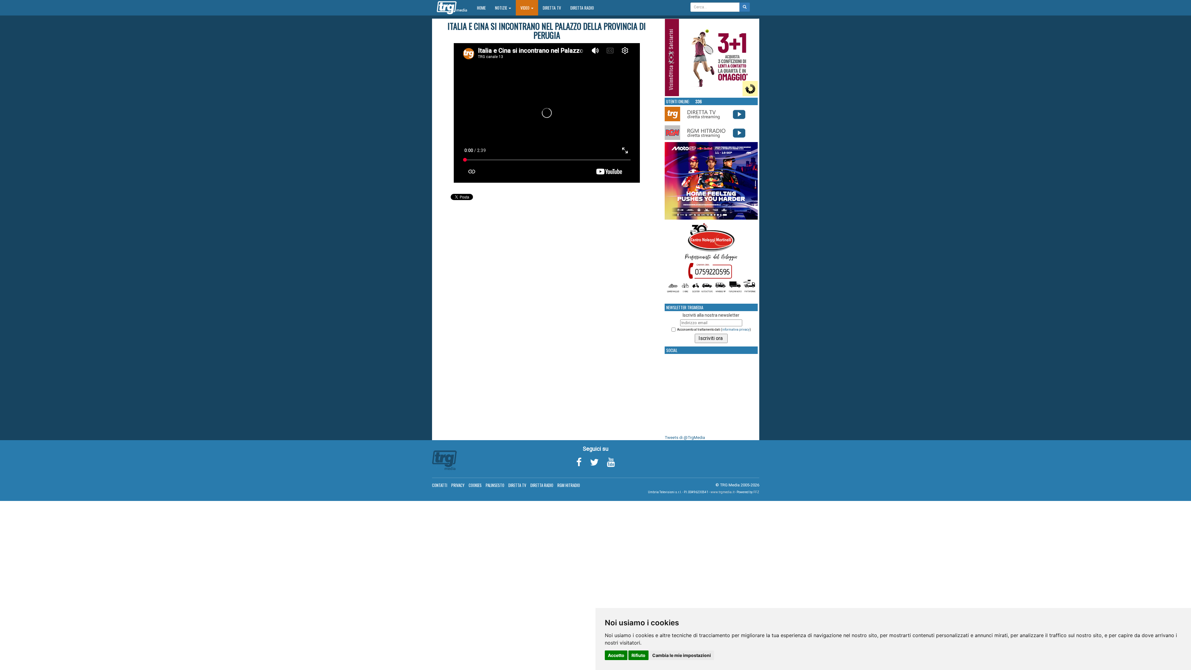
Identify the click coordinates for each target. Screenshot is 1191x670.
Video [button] (525, 8)
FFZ (756, 492)
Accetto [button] (616, 655)
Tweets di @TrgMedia (685, 437)
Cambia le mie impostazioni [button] (681, 655)
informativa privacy (736, 329)
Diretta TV (552, 8)
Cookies (475, 485)
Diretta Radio (582, 8)
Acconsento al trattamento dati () (714, 329)
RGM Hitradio (568, 485)
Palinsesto (495, 485)
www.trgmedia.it (722, 492)
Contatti (439, 485)
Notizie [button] (501, 8)
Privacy (458, 485)
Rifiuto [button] (638, 655)
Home (483, 7)
